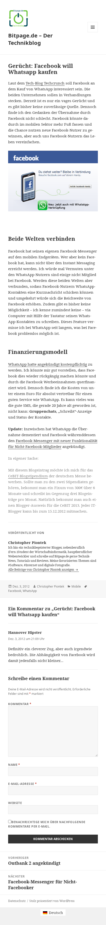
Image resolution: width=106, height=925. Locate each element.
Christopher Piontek (50, 586)
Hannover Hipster (25, 632)
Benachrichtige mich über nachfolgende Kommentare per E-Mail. (47, 824)
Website (15, 803)
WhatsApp (30, 591)
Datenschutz (17, 901)
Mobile (76, 586)
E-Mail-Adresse (22, 784)
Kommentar (19, 704)
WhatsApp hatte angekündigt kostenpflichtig (47, 364)
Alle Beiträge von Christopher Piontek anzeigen (41, 569)
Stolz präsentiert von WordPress (51, 901)
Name (14, 765)
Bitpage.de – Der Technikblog (30, 39)
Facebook (14, 591)
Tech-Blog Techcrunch (45, 83)
